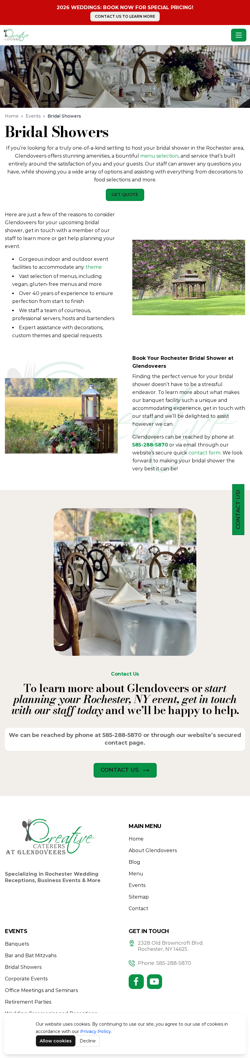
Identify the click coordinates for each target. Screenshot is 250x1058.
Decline (88, 1041)
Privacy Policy (95, 1031)
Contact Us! (238, 509)
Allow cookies (56, 1041)
